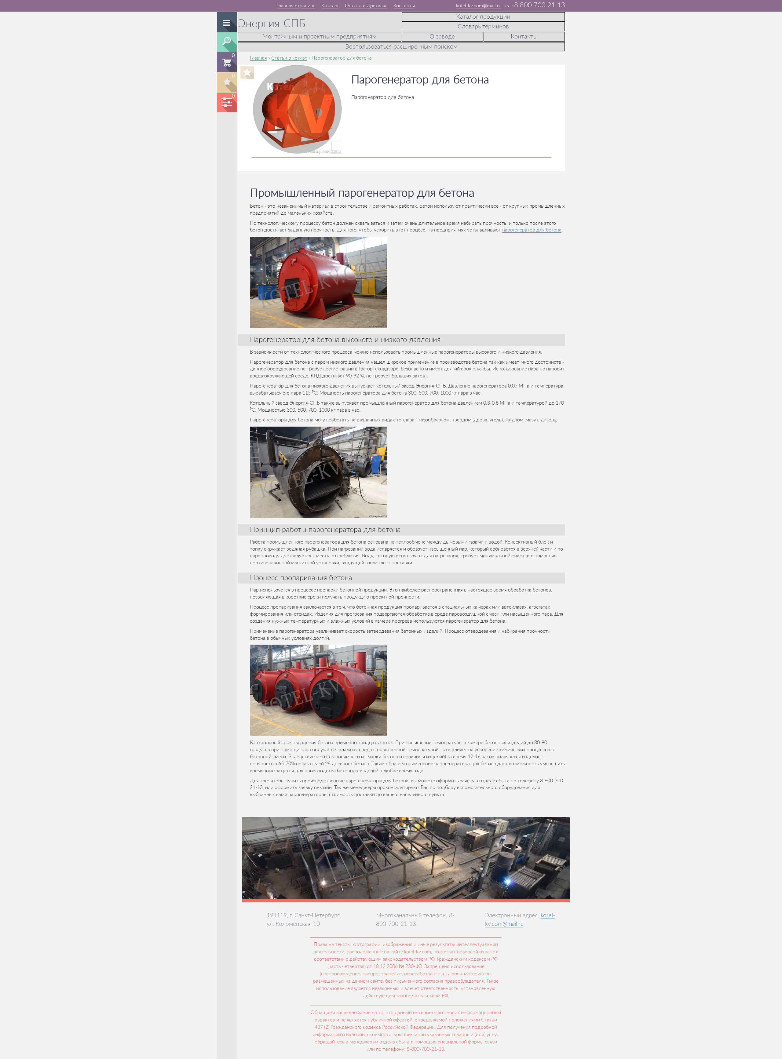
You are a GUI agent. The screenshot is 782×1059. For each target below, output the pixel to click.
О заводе (442, 37)
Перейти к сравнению (226, 102)
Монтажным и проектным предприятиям (319, 37)
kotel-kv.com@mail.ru (479, 5)
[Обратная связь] (227, 5)
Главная (258, 58)
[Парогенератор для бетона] (297, 147)
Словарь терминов (483, 27)
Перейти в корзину (226, 62)
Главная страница (296, 5)
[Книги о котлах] (235, 5)
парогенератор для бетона (531, 229)
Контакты (404, 5)
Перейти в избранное (226, 82)
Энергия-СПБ (271, 23)
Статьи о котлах (289, 58)
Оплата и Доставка (366, 5)
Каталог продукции (483, 17)
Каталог (330, 5)
